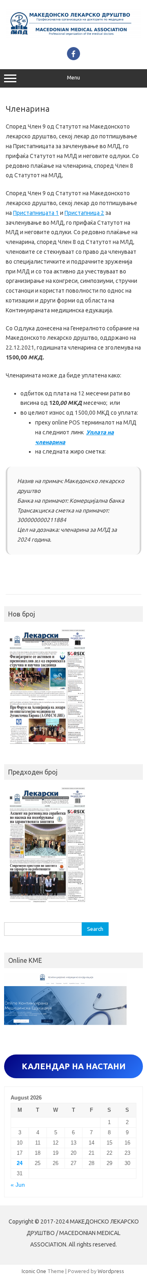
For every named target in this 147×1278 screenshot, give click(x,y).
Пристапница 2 (84, 213)
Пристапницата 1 (36, 213)
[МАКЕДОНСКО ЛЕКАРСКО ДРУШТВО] (73, 38)
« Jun (18, 1185)
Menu (73, 78)
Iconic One (34, 1271)
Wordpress (111, 1271)
